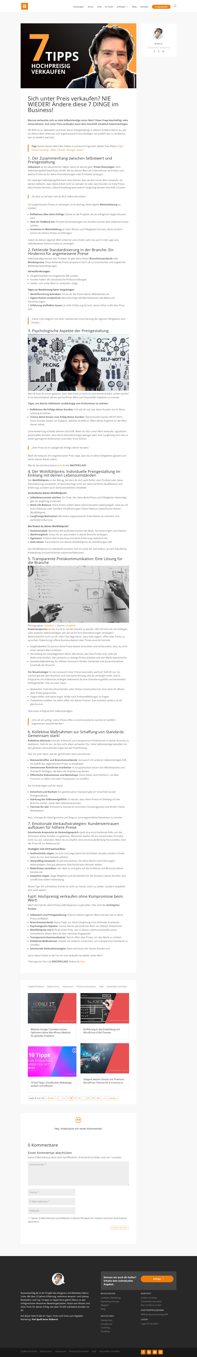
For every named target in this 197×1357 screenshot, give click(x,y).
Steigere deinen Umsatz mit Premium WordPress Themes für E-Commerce (103, 1081)
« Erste (50, 1098)
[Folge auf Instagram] (160, 1352)
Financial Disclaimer (86, 987)
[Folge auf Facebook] (143, 1352)
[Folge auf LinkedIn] (149, 1352)
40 (98, 1098)
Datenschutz (53, 987)
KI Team (109, 7)
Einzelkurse (106, 1323)
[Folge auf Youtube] (154, 1352)
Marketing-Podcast (110, 1301)
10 (79, 1098)
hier (60, 465)
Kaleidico (49, 625)
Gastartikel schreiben (116, 987)
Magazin (105, 1305)
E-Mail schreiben (149, 1297)
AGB (101, 987)
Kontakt (144, 7)
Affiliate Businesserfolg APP (154, 1314)
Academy (105, 1331)
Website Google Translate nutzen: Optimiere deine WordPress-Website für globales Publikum (51, 1032)
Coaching (105, 1327)
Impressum (67, 987)
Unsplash (70, 625)
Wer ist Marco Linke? (151, 1305)
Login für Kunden (149, 1323)
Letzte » (113, 1098)
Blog (134, 7)
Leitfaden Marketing (111, 1297)
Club (99, 7)
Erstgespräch (161, 6)
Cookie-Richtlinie (36, 987)
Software (121, 7)
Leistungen (78, 7)
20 (88, 1098)
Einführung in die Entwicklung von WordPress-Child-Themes (101, 1031)
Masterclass (106, 1320)
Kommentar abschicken (119, 1228)
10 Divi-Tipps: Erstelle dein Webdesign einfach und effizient (51, 1084)
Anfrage (157, 1278)
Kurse (90, 7)
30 (93, 1098)
